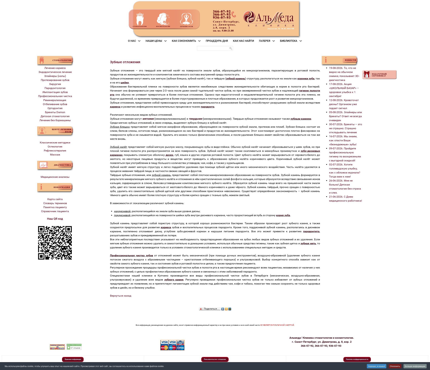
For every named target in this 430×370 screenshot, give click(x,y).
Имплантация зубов (55, 92)
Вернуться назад (120, 295)
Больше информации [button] (415, 366)
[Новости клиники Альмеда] (340, 60)
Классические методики (55, 142)
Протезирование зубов (55, 80)
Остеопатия (55, 146)
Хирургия (55, 84)
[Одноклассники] (226, 308)
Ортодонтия (55, 108)
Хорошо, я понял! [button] (376, 366)
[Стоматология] (55, 60)
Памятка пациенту (55, 207)
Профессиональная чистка (55, 96)
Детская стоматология (55, 116)
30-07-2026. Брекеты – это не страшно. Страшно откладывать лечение (345, 128)
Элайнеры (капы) (55, 76)
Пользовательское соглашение (215, 359)
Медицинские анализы (55, 176)
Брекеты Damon (55, 112)
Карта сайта (55, 199)
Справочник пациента (55, 211)
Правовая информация (73, 359)
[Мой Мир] (230, 308)
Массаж (55, 154)
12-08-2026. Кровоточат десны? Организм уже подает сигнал (344, 104)
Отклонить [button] (395, 366)
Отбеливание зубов (55, 104)
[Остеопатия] (55, 131)
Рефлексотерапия (55, 150)
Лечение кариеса (55, 68)
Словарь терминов (55, 203)
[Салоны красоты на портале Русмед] (57, 346)
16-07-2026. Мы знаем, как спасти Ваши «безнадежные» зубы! (343, 140)
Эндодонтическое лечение (55, 72)
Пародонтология (55, 88)
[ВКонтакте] (223, 308)
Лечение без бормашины (55, 120)
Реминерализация (55, 100)
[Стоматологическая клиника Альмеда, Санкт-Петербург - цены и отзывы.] (74, 346)
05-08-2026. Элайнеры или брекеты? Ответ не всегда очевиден (345, 116)
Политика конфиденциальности (357, 359)
